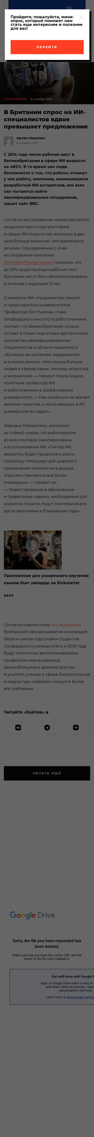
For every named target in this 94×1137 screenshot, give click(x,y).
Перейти (47, 47)
